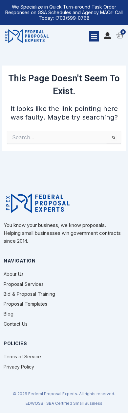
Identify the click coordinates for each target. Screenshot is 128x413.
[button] (94, 36)
